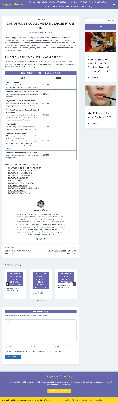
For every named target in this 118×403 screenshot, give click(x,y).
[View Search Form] (114, 4)
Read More (93, 77)
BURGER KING (73, 2)
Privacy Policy (87, 400)
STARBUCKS (61, 2)
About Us (98, 400)
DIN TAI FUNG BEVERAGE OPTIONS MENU (23, 171)
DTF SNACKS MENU (15, 180)
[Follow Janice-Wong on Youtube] (44, 238)
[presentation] (100, 42)
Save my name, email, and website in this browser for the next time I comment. (34, 351)
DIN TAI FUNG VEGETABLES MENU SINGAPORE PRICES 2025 (60, 251)
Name (9, 346)
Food (67, 6)
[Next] (74, 284)
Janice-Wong (35, 32)
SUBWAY (52, 2)
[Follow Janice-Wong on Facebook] (37, 238)
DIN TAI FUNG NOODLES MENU (19, 175)
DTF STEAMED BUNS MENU (17, 186)
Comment (10, 321)
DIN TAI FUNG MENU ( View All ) (20, 193)
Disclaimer (76, 400)
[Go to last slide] (7, 284)
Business (74, 6)
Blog (90, 6)
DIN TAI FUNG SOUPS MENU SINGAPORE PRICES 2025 (19, 251)
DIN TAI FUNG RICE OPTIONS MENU (21, 183)
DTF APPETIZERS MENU (16, 191)
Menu (61, 6)
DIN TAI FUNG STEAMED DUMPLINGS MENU (23, 188)
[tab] (37, 300)
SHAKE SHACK (42, 2)
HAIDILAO (31, 2)
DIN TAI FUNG (41, 20)
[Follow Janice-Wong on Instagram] (40, 238)
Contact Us (65, 400)
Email (33, 346)
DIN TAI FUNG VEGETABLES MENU (20, 173)
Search (88, 17)
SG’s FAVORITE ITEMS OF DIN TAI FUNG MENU (24, 168)
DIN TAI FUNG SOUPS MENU (18, 178)
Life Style (83, 6)
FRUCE (91, 2)
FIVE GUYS (83, 2)
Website (58, 346)
